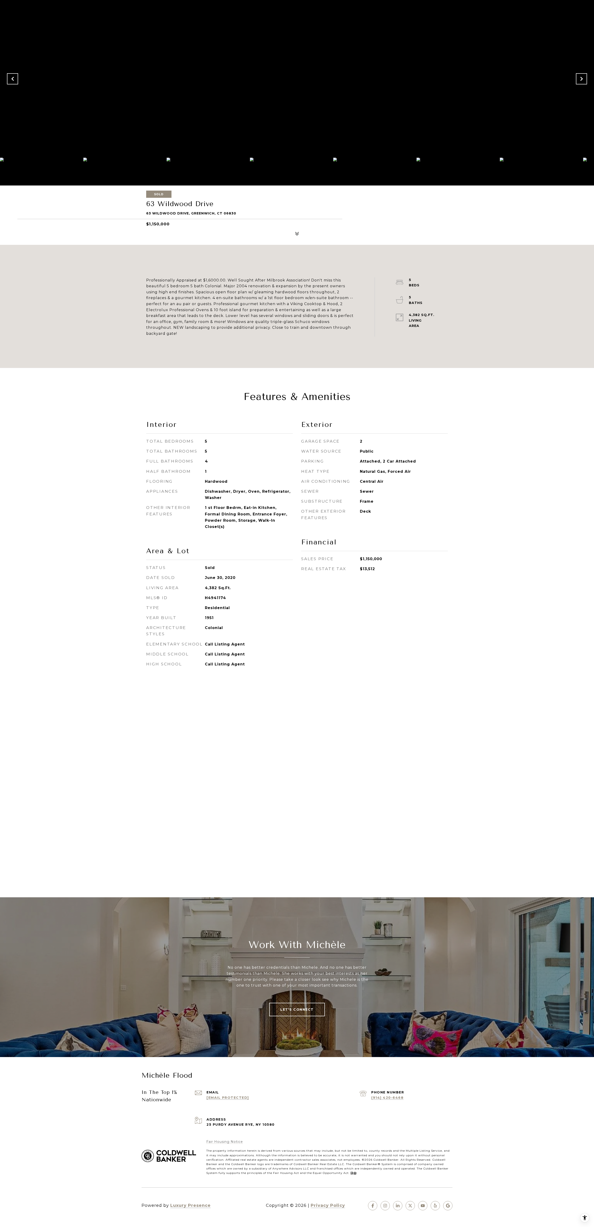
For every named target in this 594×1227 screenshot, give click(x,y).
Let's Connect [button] (297, 1009)
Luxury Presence (190, 1205)
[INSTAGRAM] (385, 1205)
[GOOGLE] (447, 1205)
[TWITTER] (410, 1205)
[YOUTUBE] (422, 1205)
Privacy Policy (328, 1205)
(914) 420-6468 (387, 1098)
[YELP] (435, 1205)
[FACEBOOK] (372, 1205)
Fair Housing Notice (224, 1142)
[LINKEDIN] (397, 1205)
